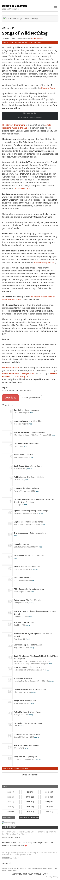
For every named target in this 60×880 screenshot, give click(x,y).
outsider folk (27, 42)
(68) (49, 792)
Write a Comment (37, 38)
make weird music (23, 188)
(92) (49, 797)
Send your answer (10, 367)
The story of (13, 125)
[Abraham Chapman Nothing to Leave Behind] (8, 822)
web (31, 413)
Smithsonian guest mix (44, 262)
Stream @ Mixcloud (31, 397)
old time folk (15, 42)
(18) (11, 811)
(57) (30, 811)
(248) (49, 802)
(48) (30, 807)
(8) (30, 792)
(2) (11, 797)
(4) (11, 802)
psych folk (37, 42)
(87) (49, 811)
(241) (49, 807)
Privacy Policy (51, 876)
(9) (11, 807)
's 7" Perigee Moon (18, 373)
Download (10, 397)
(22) (30, 797)
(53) (30, 802)
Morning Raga (48, 88)
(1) (11, 792)
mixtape (7, 42)
